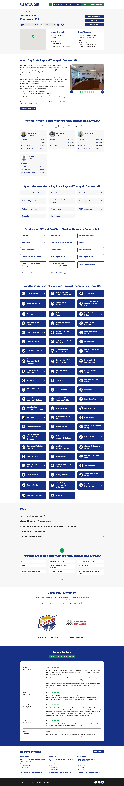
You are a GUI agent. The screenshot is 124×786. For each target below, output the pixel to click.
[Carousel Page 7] (93, 92)
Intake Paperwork (92, 20)
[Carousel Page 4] (87, 92)
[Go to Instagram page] (99, 782)
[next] (102, 92)
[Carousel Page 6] (91, 92)
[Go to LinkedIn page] (102, 782)
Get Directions (91, 24)
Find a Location (98, 751)
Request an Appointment (94, 16)
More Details (24, 773)
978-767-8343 (33, 103)
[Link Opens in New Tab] (58, 24)
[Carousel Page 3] (85, 92)
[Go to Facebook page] (95, 782)
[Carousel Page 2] (83, 92)
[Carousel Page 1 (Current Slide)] (80, 92)
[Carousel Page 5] (89, 92)
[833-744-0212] (50, 4)
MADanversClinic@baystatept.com (62, 46)
